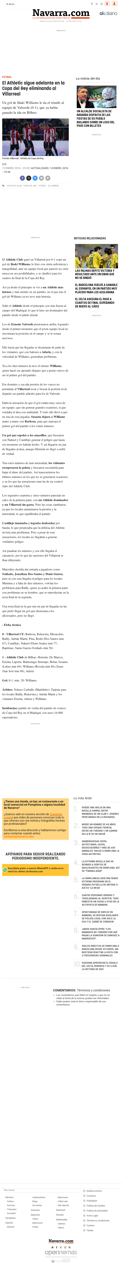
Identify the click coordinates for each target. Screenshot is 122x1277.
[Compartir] (22, 177)
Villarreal (53, 186)
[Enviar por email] (41, 177)
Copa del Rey (30, 186)
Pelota (35, 1227)
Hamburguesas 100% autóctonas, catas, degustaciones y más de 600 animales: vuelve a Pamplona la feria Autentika (100, 847)
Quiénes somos (94, 1191)
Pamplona (10, 1218)
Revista (60, 1215)
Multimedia (61, 1219)
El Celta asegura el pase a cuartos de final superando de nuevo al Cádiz (94, 303)
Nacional (60, 1210)
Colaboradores (38, 1197)
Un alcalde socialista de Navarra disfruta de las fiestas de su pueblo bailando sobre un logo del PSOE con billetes (96, 118)
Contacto (91, 1196)
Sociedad (11, 1213)
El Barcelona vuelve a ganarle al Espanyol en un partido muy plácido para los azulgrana (96, 289)
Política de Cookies (96, 1205)
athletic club (14, 186)
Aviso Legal (92, 1215)
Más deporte (63, 1205)
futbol (42, 186)
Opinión (9, 1223)
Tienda (90, 1230)
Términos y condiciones (93, 990)
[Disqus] (85, 1052)
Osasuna (35, 1210)
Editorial (10, 1227)
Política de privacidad (97, 1210)
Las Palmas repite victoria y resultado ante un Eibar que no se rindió (94, 274)
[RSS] (70, 1247)
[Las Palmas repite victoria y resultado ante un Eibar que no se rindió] (96, 256)
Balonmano (63, 1197)
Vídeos (61, 1227)
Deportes (35, 1215)
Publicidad (92, 1200)
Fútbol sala (63, 1201)
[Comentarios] (47, 177)
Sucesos (11, 1205)
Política (10, 1201)
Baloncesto (37, 1223)
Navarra (9, 1197)
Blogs (34, 1201)
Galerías (61, 1223)
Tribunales (12, 1209)
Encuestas (37, 1205)
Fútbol (35, 1219)
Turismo (91, 1225)
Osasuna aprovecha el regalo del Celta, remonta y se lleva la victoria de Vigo (100, 966)
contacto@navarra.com (19, 836)
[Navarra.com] (61, 13)
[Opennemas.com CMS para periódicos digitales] (61, 1255)
